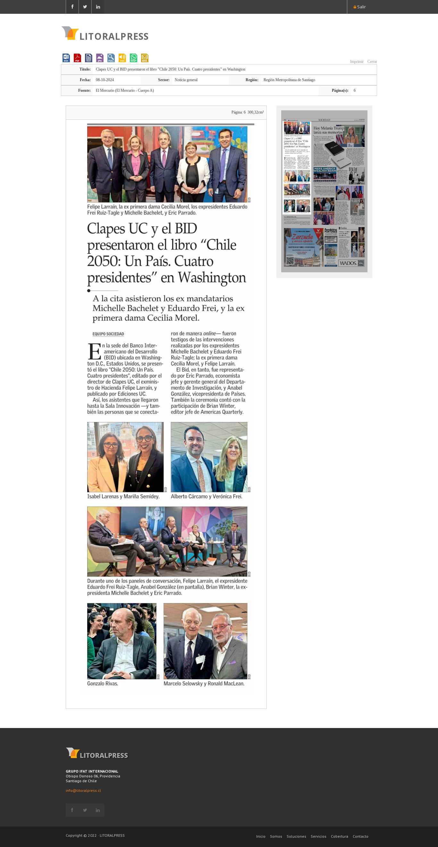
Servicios (318, 836)
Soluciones (296, 836)
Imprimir (356, 61)
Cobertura (339, 836)
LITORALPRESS (114, 35)
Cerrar (371, 61)
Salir (361, 7)
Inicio (260, 836)
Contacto (360, 836)
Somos (276, 836)
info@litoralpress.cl (83, 790)
